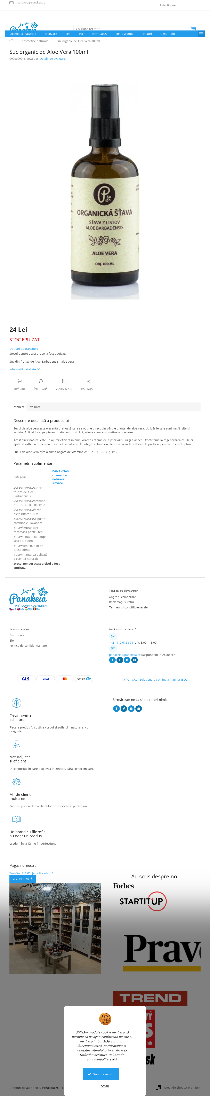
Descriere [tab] (18, 407)
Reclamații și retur (121, 602)
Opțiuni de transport (23, 349)
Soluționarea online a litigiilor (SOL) (164, 679)
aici (114, 1059)
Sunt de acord (103, 1074)
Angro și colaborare (122, 597)
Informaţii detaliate (22, 369)
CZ (14, 608)
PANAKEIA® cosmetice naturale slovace (61, 477)
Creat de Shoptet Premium (182, 1087)
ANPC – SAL (129, 679)
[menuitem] (22, 33)
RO (38, 608)
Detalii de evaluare (53, 59)
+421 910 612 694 (121, 642)
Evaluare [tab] (35, 407)
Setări (105, 1086)
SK (22, 608)
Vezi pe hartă (23, 879)
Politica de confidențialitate (28, 645)
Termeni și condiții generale (128, 607)
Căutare (127, 29)
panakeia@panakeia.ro (124, 655)
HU (30, 608)
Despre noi (16, 635)
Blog (12, 640)
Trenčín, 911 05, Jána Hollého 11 (31, 873)
